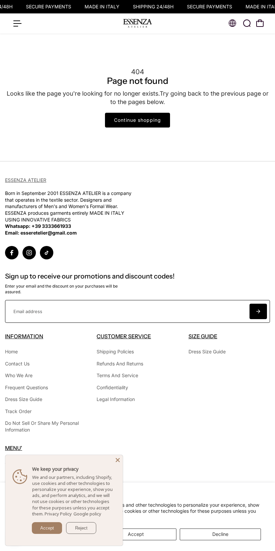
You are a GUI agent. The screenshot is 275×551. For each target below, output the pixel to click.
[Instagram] (29, 252)
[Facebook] (11, 252)
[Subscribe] (258, 311)
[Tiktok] (46, 252)
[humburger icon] (17, 23)
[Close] (117, 460)
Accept (136, 534)
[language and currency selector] (232, 23)
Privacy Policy (58, 514)
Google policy (87, 514)
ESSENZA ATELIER (25, 180)
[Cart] (260, 23)
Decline (220, 534)
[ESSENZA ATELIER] (137, 23)
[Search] (247, 23)
